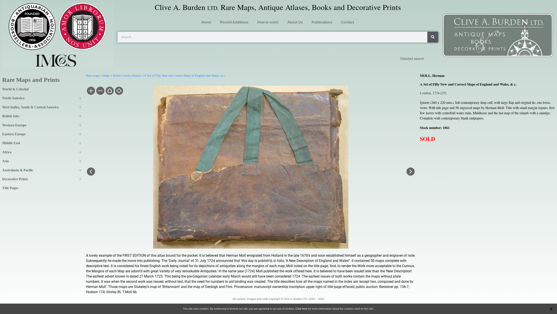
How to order (267, 22)
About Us (295, 22)
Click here (301, 308)
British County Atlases (127, 75)
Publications (322, 22)
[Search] (432, 37)
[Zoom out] (100, 91)
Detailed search (412, 59)
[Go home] (109, 91)
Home (206, 22)
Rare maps (93, 75)
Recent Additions (234, 22)
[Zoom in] (90, 91)
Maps (106, 75)
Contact (347, 22)
